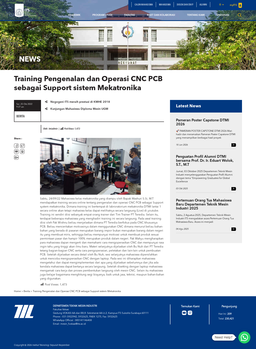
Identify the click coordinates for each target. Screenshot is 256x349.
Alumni (203, 5)
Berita (27, 291)
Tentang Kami (196, 15)
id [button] (220, 5)
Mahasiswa (165, 5)
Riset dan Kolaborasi (161, 15)
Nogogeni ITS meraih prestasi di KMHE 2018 (80, 102)
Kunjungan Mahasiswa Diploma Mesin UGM (79, 109)
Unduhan (223, 15)
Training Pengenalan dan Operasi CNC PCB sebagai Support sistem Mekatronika (77, 291)
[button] (244, 337)
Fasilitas (129, 15)
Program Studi (102, 15)
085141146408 (83, 320)
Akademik (74, 15)
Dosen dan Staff (185, 5)
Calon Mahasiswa (144, 5)
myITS (233, 5)
